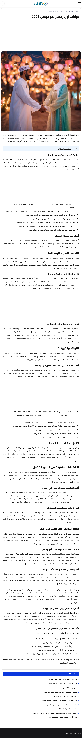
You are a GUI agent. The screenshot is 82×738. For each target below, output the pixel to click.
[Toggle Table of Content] (74, 148)
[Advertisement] (41, 34)
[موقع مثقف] (41, 2)
